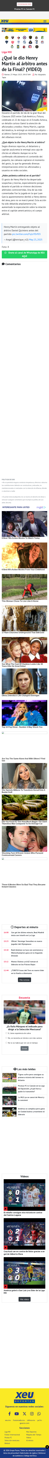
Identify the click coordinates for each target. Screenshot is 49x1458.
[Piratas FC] (37, 47)
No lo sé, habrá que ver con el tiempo (23, 1043)
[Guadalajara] (36, 38)
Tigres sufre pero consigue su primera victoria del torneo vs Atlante (31, 1077)
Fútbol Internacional (12, 1435)
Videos (28, 1437)
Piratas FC (8, 1437)
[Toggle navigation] (45, 21)
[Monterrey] (6, 42)
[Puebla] (24, 42)
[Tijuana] (24, 47)
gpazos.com (24, 1423)
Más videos (24, 1299)
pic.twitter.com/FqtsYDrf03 (26, 234)
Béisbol (7, 1443)
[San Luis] (42, 42)
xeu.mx (8, 1420)
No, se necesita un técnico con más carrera (25, 1038)
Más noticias (24, 980)
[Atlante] (12, 38)
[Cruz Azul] (24, 38)
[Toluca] (30, 47)
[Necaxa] (12, 42)
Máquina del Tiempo (33, 1435)
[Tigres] (18, 47)
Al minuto (29, 1440)
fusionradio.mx (19, 1420)
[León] (42, 38)
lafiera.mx (31, 1420)
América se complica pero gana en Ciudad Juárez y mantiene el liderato (31, 1111)
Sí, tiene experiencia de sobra (19, 1033)
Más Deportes (31, 1432)
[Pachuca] (18, 42)
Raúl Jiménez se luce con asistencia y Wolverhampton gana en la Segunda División (27, 953)
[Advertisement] (24, 374)
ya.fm (39, 1420)
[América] (6, 38)
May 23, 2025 (35, 239)
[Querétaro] (36, 42)
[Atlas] (18, 38)
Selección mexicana (12, 1440)
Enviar (24, 1048)
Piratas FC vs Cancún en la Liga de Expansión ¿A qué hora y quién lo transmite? (31, 1089)
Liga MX (7, 1432)
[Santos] (12, 47)
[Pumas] (30, 42)
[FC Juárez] (30, 38)
